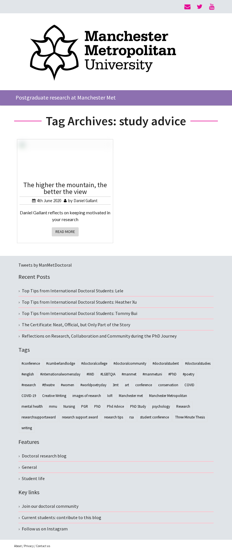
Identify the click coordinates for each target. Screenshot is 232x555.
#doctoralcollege (94, 363)
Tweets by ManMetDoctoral (45, 265)
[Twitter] (200, 6)
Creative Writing (54, 395)
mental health (32, 406)
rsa (131, 417)
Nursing (69, 406)
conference (143, 385)
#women (67, 385)
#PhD (172, 374)
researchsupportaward (39, 417)
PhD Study (138, 406)
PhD (97, 406)
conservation (168, 385)
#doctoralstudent (165, 363)
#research (29, 385)
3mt (116, 385)
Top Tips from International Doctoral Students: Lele (72, 290)
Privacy (29, 546)
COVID (189, 385)
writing (27, 428)
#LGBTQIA (107, 374)
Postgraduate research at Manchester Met (66, 97)
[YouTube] (212, 6)
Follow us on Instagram (45, 529)
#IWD (90, 374)
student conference (154, 417)
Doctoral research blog (44, 456)
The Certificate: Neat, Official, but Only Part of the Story (76, 324)
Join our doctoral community (50, 506)
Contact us (43, 546)
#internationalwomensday (60, 374)
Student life (33, 478)
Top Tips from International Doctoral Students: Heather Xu (79, 302)
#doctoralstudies (197, 363)
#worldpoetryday (93, 385)
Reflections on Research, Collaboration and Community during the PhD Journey (99, 336)
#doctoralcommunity (129, 363)
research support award (80, 417)
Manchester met (131, 395)
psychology (161, 406)
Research (183, 406)
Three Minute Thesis (190, 417)
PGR (84, 406)
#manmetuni (152, 374)
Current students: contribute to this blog (61, 517)
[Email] (187, 6)
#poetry (188, 374)
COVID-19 (29, 395)
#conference (31, 363)
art (127, 385)
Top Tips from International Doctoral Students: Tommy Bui (79, 313)
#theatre (48, 385)
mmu (53, 406)
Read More (65, 231)
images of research (86, 395)
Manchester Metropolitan (168, 395)
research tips (113, 417)
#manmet (129, 374)
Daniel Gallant (86, 200)
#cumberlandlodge (60, 363)
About (18, 546)
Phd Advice (115, 406)
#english (28, 374)
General (29, 467)
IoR (110, 395)
